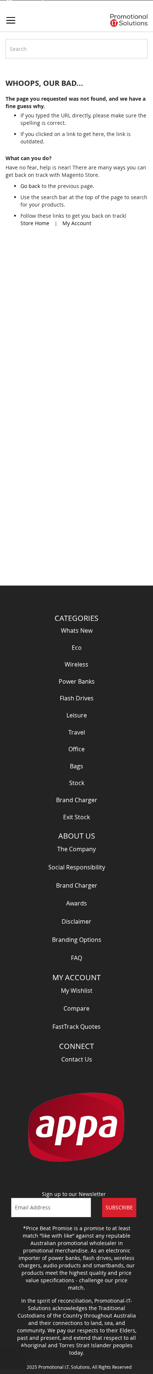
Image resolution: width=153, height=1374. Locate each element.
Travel (76, 732)
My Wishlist (76, 990)
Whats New (76, 630)
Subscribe (119, 1207)
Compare (76, 1008)
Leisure (76, 715)
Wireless (76, 664)
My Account (76, 223)
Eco (77, 648)
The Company (76, 849)
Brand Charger (76, 800)
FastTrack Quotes (76, 1027)
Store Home (34, 223)
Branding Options (76, 940)
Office (76, 749)
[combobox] (76, 48)
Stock (76, 783)
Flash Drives (77, 698)
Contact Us (76, 1059)
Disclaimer (76, 921)
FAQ (76, 958)
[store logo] (128, 20)
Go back (30, 185)
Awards (76, 903)
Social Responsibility (76, 867)
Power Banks (77, 681)
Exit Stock (76, 817)
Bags (76, 766)
